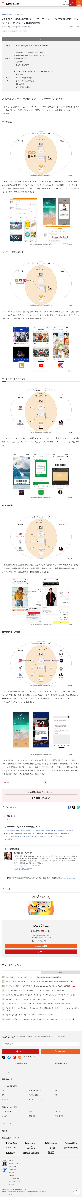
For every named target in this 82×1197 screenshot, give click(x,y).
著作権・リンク (13, 1163)
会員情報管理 (13, 1169)
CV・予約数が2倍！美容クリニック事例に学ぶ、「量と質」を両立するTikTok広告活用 (35, 990)
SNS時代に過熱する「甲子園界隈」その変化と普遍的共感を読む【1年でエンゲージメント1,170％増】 (40, 1019)
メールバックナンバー (42, 941)
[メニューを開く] (3, 3)
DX (3, 1090)
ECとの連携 (20, 84)
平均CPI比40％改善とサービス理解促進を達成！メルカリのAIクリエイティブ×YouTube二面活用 (38, 986)
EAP (7, 820)
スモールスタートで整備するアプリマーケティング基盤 (34, 71)
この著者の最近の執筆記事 (23, 869)
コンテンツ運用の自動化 (24, 78)
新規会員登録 (41, 946)
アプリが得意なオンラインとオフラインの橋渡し (32, 46)
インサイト (6, 1099)
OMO (25, 31)
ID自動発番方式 (21, 58)
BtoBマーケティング (35, 1090)
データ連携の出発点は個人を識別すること (30, 55)
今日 (21, 972)
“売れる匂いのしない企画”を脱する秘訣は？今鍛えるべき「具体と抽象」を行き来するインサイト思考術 (40, 995)
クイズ (4, 1116)
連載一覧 (32, 1116)
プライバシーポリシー (15, 1182)
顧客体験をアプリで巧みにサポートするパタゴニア (33, 52)
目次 (41, 39)
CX (20, 31)
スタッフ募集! (13, 1166)
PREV (7, 782)
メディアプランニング (36, 1099)
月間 (60, 972)
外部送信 (11, 1185)
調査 (30, 1111)
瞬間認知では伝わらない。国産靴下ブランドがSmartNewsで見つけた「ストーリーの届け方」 (37, 999)
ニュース (5, 1072)
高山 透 (12, 27)
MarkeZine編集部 (23, 27)
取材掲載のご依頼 (61, 1063)
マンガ (57, 1111)
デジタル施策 (33, 1095)
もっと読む (8, 839)
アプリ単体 (19, 74)
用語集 (4, 1131)
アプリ (4, 31)
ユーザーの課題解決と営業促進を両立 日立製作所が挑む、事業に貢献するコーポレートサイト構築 (39, 830)
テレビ (57, 1090)
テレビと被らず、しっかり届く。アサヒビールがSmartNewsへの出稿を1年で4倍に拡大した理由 (38, 1004)
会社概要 (11, 1176)
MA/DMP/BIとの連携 (23, 87)
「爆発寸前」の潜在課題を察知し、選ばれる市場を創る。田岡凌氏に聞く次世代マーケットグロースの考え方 (42, 1008)
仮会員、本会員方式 (22, 65)
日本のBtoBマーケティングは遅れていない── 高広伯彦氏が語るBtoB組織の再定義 (33, 977)
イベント (5, 1124)
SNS (56, 1095)
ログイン (42, 952)
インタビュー (6, 1111)
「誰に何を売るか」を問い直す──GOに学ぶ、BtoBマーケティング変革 (30, 1015)
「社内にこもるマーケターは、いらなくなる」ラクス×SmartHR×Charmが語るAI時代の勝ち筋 (37, 981)
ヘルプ (11, 1160)
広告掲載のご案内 (21, 1063)
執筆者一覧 (59, 1116)
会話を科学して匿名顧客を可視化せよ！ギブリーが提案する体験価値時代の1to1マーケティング (38, 833)
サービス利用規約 (14, 1179)
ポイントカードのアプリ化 (25, 81)
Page (7, 46)
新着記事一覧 (7, 1079)
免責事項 (11, 1173)
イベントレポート (13, 31)
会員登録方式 (20, 62)
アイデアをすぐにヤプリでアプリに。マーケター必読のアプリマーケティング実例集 (34, 836)
